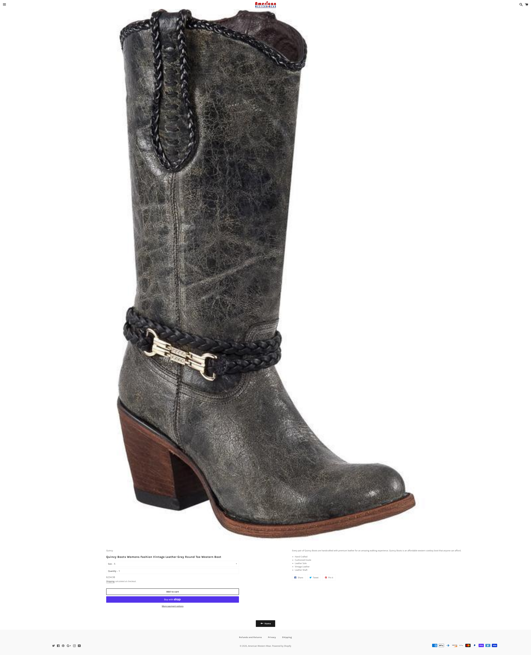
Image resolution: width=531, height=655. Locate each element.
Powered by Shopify (281, 645)
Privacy (272, 637)
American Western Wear (259, 645)
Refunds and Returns (250, 637)
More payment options (172, 606)
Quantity (112, 571)
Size (110, 563)
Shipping (110, 581)
